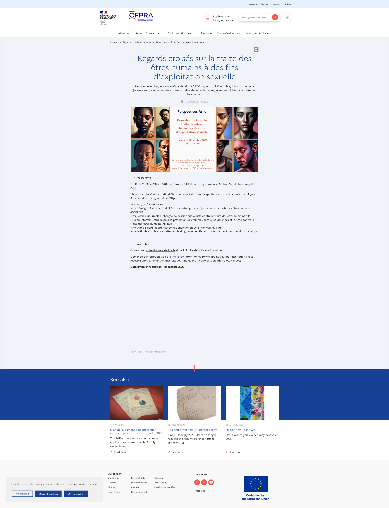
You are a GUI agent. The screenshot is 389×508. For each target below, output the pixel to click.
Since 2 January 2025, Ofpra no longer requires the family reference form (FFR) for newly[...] (193, 438)
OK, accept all (76, 493)
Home (113, 42)
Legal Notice (114, 491)
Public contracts (139, 491)
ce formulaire (173, 256)
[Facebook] (199, 482)
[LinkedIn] (206, 482)
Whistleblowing (139, 482)
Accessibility (160, 482)
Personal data (138, 477)
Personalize (22, 493)
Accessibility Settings (258, 3)
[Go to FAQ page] (288, 17)
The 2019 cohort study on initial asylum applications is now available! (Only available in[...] (135, 442)
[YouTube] (213, 482)
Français (276, 3)
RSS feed (135, 487)
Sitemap (112, 487)
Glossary (158, 477)
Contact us (113, 477)
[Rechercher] (275, 17)
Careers (112, 482)
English (288, 3)
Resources (207, 33)
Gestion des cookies (164, 487)
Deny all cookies (48, 493)
